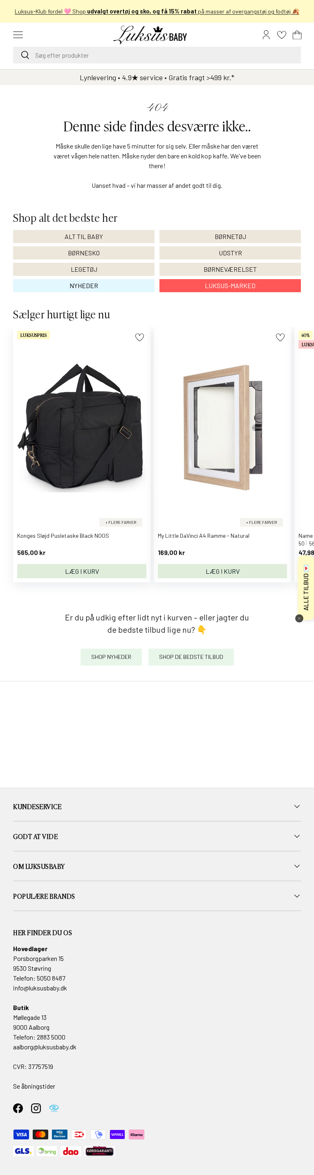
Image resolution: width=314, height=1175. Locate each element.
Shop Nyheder (111, 656)
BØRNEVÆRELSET (230, 269)
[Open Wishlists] (281, 34)
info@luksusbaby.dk (40, 988)
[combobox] (157, 55)
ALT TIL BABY (84, 236)
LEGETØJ (84, 269)
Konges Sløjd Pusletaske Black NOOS (63, 535)
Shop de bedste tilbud (191, 656)
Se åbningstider (34, 1086)
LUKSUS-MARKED (230, 285)
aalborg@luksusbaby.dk (44, 1047)
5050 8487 (51, 978)
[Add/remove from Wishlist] (139, 337)
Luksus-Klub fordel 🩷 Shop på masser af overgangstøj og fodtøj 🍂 (157, 11)
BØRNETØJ (230, 236)
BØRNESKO (84, 253)
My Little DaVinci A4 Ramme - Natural (203, 535)
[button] (297, 35)
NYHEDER (84, 285)
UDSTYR (230, 253)
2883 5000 (51, 1037)
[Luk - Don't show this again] (299, 618)
